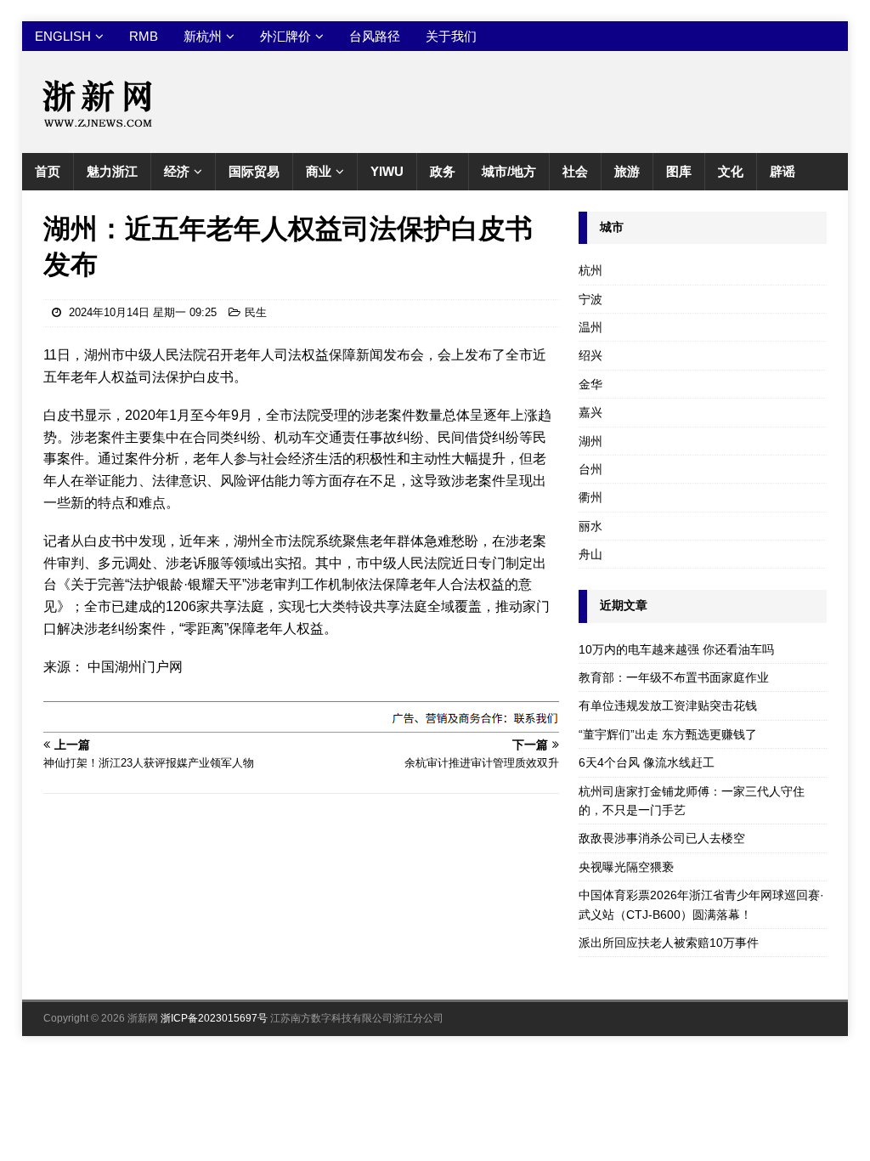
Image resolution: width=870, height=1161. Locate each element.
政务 (442, 171)
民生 (256, 312)
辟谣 (782, 171)
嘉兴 (590, 412)
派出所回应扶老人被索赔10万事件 (669, 942)
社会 (575, 171)
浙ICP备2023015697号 (214, 1018)
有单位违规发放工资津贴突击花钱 (668, 705)
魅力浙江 (112, 171)
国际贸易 (254, 171)
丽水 (590, 526)
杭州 (590, 270)
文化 (730, 171)
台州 (590, 469)
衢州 (590, 497)
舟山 (590, 554)
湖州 (590, 441)
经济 (176, 171)
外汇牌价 (285, 36)
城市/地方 (509, 171)
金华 (590, 384)
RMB (143, 36)
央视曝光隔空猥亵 (626, 867)
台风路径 (374, 36)
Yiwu (387, 171)
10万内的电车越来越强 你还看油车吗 (676, 649)
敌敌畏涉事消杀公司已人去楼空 (662, 838)
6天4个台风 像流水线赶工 (647, 762)
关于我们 (451, 36)
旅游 (627, 171)
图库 (679, 171)
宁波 (590, 299)
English (63, 36)
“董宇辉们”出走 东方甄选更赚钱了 (668, 734)
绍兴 (590, 355)
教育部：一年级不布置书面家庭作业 (674, 677)
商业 (318, 171)
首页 (47, 171)
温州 (590, 327)
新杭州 (203, 36)
